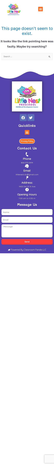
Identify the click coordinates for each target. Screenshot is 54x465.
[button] (40, 9)
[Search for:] (27, 56)
